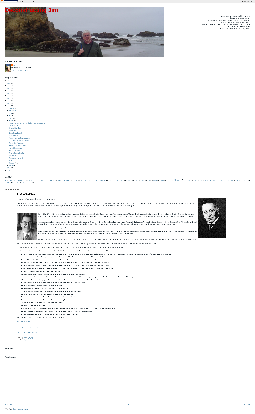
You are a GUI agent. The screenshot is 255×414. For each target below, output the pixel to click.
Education (83, 180)
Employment (93, 180)
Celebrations (50, 180)
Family (110, 180)
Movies (169, 180)
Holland (162, 180)
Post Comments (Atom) (20, 409)
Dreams (76, 180)
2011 (9, 103)
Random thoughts (217, 180)
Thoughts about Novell (16, 158)
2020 (9, 83)
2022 (9, 81)
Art (6, 180)
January (11, 165)
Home (128, 404)
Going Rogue (13, 155)
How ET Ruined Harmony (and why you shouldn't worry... (27, 123)
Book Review (22, 180)
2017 (9, 90)
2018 (9, 88)
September (12, 110)
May (10, 115)
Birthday (12, 180)
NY (196, 180)
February (12, 163)
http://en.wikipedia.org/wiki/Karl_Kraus (32, 328)
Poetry (206, 180)
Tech (245, 180)
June (10, 113)
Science (230, 180)
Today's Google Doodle (16, 153)
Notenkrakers (13, 130)
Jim (14, 65)
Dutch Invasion (13, 125)
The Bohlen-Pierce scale (16, 143)
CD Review (41, 180)
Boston (30, 180)
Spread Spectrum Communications (20, 138)
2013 (9, 98)
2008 (9, 170)
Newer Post (8, 404)
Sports (238, 180)
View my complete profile (19, 70)
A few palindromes (15, 150)
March (11, 120)
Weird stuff (15, 182)
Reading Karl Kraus (15, 128)
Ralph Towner (13, 135)
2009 (9, 168)
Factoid (11, 160)
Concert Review (63, 180)
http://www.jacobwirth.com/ (27, 332)
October (12, 108)
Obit (200, 180)
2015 (9, 93)
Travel (7, 182)
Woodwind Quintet (27, 183)
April (11, 118)
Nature (189, 180)
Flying (130, 180)
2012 (9, 100)
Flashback (120, 180)
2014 (9, 95)
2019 (9, 85)
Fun (149, 180)
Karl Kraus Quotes (24, 322)
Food (135, 180)
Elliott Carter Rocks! (15, 133)
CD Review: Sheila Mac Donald (19, 140)
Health (155, 180)
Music (177, 180)
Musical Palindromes (15, 148)
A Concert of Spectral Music (18, 145)
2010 (9, 105)
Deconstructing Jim (31, 10)
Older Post (247, 404)
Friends (143, 180)
